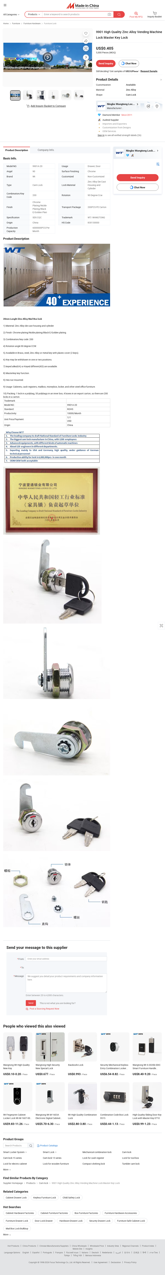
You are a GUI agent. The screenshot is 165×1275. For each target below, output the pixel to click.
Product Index (148, 1246)
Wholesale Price (97, 1246)
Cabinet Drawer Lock (16, 1197)
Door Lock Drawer (44, 1220)
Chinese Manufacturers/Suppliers (53, 1246)
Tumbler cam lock (131, 1163)
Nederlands (107, 1252)
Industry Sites (113, 1246)
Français (59, 1252)
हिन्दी (144, 1252)
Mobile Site (77, 1248)
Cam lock (126, 1152)
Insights (89, 1248)
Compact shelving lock (93, 1163)
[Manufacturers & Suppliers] (82, 5)
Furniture (16, 23)
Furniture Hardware (32, 23)
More (6, 1234)
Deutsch (95, 1252)
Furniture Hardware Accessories (121, 1213)
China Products (29, 1246)
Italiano (85, 1252)
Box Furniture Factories (86, 1213)
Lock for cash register (93, 1157)
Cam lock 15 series (12, 1157)
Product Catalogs (49, 1145)
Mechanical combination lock (97, 1152)
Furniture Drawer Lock (17, 1220)
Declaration (116, 1262)
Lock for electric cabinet (15, 1163)
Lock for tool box (130, 1157)
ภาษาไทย (154, 1252)
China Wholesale (79, 1246)
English (26, 1252)
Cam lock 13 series (52, 1157)
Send (30, 1002)
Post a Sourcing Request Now (42, 1008)
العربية (118, 1252)
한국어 (127, 1252)
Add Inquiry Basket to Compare (48, 106)
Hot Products (13, 1246)
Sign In (101, 135)
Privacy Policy (130, 1262)
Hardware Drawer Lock (70, 1220)
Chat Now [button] (130, 63)
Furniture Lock (50, 23)
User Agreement (100, 1262)
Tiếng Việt (77, 1255)
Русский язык (72, 1252)
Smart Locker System (13, 1152)
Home (6, 23)
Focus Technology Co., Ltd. (61, 1262)
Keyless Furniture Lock (44, 1197)
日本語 (136, 1252)
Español (35, 1252)
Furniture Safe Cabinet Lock (131, 1220)
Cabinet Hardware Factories (20, 1213)
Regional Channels (130, 1246)
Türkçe (67, 1255)
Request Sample (149, 71)
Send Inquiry (105, 63)
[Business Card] (157, 164)
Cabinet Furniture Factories (54, 1213)
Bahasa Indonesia (93, 1255)
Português (47, 1252)
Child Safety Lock (71, 1197)
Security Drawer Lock (99, 1220)
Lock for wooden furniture (56, 1163)
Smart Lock (48, 1152)
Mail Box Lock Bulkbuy (17, 1228)
